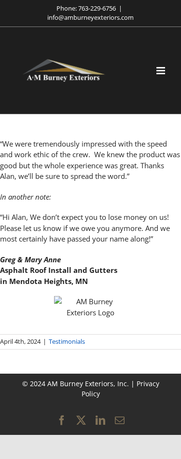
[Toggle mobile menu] (161, 71)
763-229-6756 (97, 8)
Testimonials (67, 341)
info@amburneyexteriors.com (90, 17)
